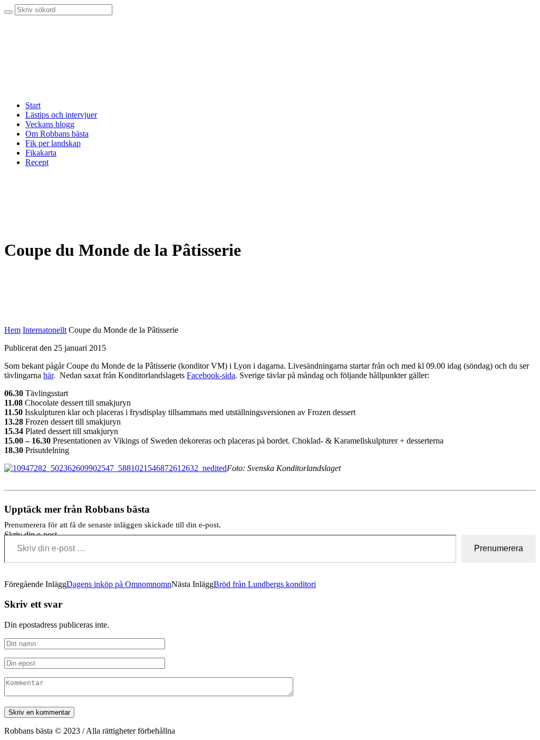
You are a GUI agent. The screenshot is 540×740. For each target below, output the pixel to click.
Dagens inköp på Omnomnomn (118, 584)
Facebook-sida (211, 375)
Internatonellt (44, 329)
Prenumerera (498, 548)
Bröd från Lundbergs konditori (265, 584)
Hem (12, 329)
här (48, 375)
